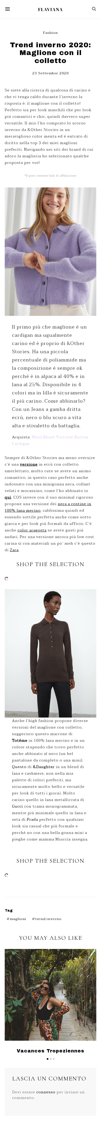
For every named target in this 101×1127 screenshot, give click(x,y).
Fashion (50, 33)
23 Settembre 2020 (50, 73)
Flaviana (50, 9)
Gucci (17, 806)
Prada (32, 819)
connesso (45, 1092)
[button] (47, 1058)
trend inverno (48, 919)
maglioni (18, 919)
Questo (19, 767)
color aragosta (32, 530)
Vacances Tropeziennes (50, 1050)
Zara (14, 550)
